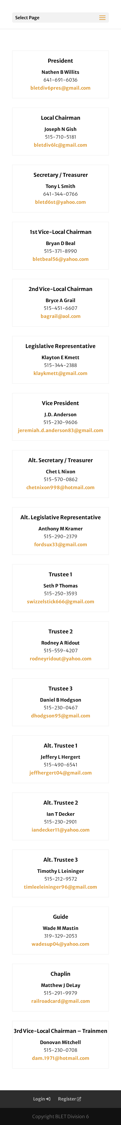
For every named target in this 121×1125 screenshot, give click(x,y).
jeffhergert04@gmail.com (60, 773)
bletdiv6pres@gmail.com (60, 88)
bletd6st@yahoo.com (60, 202)
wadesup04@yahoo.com (60, 944)
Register (67, 1099)
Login (39, 1099)
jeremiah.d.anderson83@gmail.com (60, 430)
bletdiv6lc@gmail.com (60, 145)
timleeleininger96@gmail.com (60, 887)
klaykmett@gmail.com (60, 373)
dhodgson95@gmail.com (60, 716)
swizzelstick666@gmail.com (60, 602)
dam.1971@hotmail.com (60, 1058)
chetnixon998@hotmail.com (60, 487)
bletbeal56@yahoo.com (61, 259)
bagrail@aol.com (61, 316)
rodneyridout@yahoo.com (61, 659)
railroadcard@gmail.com (60, 1001)
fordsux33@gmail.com (60, 544)
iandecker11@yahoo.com (61, 830)
